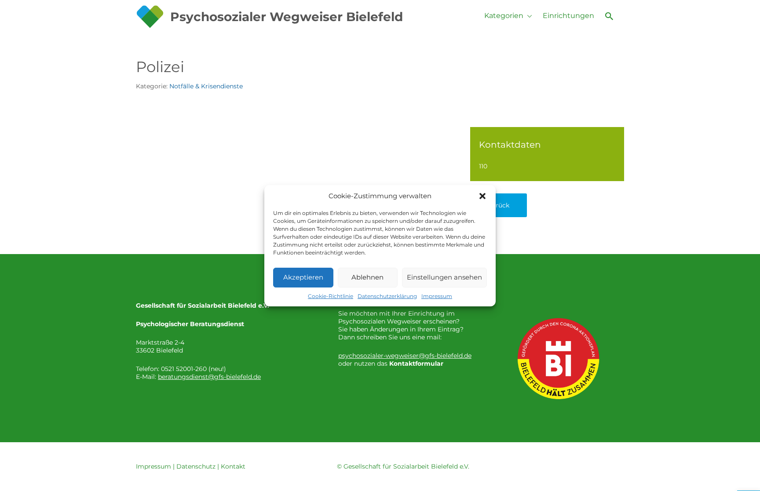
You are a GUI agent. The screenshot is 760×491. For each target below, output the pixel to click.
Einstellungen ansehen (444, 277)
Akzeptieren (303, 277)
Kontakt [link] (233, 466)
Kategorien (503, 15)
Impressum (436, 296)
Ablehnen (367, 277)
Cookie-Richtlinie (330, 296)
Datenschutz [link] (196, 466)
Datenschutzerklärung (387, 296)
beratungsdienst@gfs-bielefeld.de (209, 377)
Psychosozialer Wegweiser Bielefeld (286, 16)
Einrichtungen (568, 15)
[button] (482, 196)
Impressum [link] (153, 466)
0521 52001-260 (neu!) (193, 369)
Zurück (498, 205)
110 (483, 166)
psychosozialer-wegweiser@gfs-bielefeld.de (404, 356)
